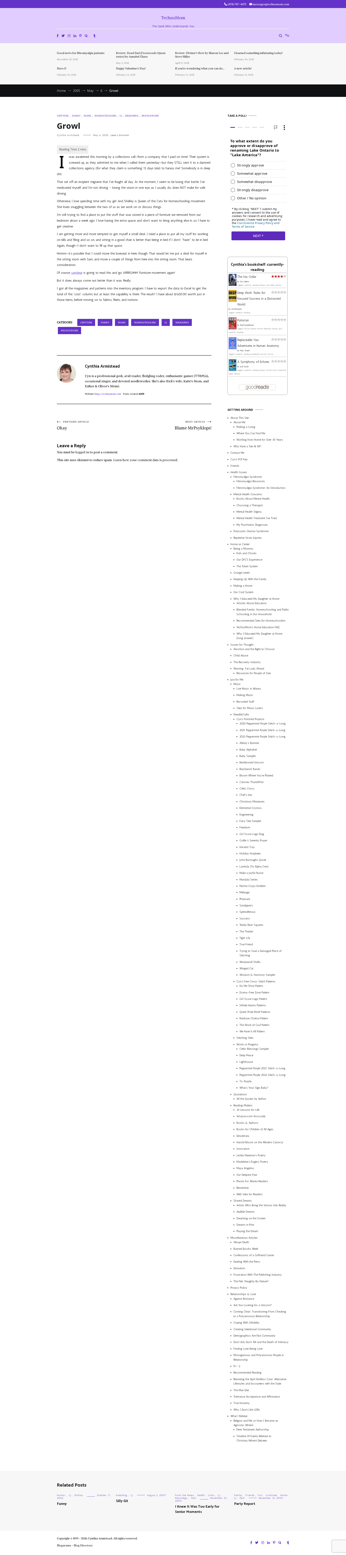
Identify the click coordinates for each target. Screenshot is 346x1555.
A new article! (242, 68)
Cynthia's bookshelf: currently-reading (257, 267)
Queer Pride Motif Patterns (254, 1012)
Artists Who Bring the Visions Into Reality (261, 1205)
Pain (193, 1498)
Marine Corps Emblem (252, 886)
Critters (63, 115)
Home (87, 115)
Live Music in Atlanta (248, 688)
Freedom (244, 827)
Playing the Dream (247, 1231)
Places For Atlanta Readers (252, 1181)
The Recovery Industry (247, 662)
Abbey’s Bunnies (249, 743)
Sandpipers (246, 905)
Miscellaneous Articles (244, 1238)
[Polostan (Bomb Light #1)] (232, 328)
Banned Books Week (245, 1249)
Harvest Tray (247, 847)
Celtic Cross (246, 788)
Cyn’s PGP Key (239, 459)
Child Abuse (240, 655)
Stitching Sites (244, 1038)
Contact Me (237, 452)
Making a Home (242, 585)
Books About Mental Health (253, 498)
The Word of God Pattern (254, 1025)
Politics (78, 1495)
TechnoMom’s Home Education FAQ (258, 627)
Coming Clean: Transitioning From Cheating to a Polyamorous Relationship (259, 1314)
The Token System (247, 566)
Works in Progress (247, 1044)
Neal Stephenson (247, 325)
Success (244, 918)
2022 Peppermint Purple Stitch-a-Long (262, 736)
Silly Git (122, 1501)
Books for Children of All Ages (254, 1129)
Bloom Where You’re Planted (256, 775)
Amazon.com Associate (250, 1116)
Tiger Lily (244, 938)
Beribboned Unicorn (251, 762)
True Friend (246, 944)
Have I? (61, 68)
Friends (234, 466)
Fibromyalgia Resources (250, 481)
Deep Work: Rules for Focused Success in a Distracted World (259, 298)
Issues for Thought (241, 644)
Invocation (242, 1148)
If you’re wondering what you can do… (199, 68)
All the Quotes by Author (251, 1099)
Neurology (181, 1498)
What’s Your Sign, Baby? (253, 1087)
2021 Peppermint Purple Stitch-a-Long (262, 730)
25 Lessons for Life (247, 1110)
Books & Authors (247, 1123)
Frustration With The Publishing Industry (257, 1274)
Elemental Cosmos (250, 808)
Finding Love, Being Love (248, 1348)
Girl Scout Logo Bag (251, 834)
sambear (76, 273)
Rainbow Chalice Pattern (253, 1018)
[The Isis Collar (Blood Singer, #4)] (232, 285)
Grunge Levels (241, 572)
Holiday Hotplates (250, 853)
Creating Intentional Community (252, 1329)
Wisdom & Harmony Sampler (257, 975)
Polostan (243, 320)
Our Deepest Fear (246, 1175)
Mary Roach (245, 350)
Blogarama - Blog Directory (75, 1545)
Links (211, 1495)
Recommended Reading (247, 1372)
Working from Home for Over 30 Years (259, 439)
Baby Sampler (247, 756)
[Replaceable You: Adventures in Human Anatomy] (232, 348)
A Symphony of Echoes (253, 362)
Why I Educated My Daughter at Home (256, 598)
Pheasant (244, 899)
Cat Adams (244, 281)
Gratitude (271, 1495)
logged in (82, 452)
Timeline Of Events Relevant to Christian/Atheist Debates (253, 1438)
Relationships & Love (243, 1294)
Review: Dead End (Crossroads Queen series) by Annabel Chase (140, 54)
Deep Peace (246, 1055)
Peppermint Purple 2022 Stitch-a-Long (262, 1075)
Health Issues (238, 472)
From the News (184, 1495)
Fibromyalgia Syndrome (247, 477)
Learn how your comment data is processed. (145, 460)
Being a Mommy (243, 548)
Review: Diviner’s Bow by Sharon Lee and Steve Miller (202, 54)
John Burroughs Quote (252, 860)
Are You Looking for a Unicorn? (252, 1305)
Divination (239, 1268)
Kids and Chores (246, 553)
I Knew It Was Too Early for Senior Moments (197, 1509)
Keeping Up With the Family (250, 579)
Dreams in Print (245, 1224)
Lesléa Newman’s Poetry (251, 1155)
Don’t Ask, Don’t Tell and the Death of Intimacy (261, 1342)
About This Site (239, 418)
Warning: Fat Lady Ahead (248, 668)
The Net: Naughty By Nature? (251, 1281)
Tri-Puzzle (245, 1081)
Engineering (246, 814)
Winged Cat (246, 968)
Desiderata (242, 1136)
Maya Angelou (245, 1168)
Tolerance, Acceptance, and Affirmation (256, 1396)
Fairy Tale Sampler (250, 821)
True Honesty (241, 1403)
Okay (73, 425)
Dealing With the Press (246, 1261)
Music (237, 684)
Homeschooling (105, 115)
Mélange (244, 892)
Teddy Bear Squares (251, 925)
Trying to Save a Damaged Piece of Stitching (260, 953)
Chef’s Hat (245, 795)
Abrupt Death (241, 1242)
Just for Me (236, 679)
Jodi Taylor (244, 366)
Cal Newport (236, 309)
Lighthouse (246, 1062)
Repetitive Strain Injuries (247, 538)
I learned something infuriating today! (258, 53)
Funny (62, 1504)
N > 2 (236, 1366)
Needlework (150, 115)
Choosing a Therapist (249, 505)
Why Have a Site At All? (247, 446)
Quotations (240, 1094)
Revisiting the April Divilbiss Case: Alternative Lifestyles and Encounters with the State (259, 1381)
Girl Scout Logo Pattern (253, 999)
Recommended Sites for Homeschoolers (261, 620)
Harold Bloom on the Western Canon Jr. (260, 1142)
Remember (242, 1188)
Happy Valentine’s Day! (131, 68)
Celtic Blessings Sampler (254, 1049)
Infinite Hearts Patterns (252, 1005)
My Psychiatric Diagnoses (252, 524)
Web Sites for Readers (249, 1194)
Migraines (131, 115)
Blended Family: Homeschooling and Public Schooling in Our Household (262, 612)
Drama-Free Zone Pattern (254, 992)
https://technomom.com (108, 393)
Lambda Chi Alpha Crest (254, 866)
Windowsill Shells (250, 962)
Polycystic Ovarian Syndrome (251, 531)
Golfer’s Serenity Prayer (253, 840)
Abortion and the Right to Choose (254, 649)
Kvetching (121, 1495)
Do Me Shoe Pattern (251, 986)
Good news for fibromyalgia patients (81, 53)
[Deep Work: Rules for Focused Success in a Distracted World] (232, 301)
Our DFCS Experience (249, 559)
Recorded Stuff (245, 701)
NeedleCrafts (241, 714)
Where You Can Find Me (250, 433)
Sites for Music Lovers (249, 708)
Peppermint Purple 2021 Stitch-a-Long (262, 1068)
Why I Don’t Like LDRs (246, 1409)
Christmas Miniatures (252, 801)
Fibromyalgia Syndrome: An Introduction (260, 488)
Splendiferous (247, 912)
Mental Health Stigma (249, 511)
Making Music (244, 695)
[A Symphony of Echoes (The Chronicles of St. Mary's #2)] (232, 370)
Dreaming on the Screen (251, 1218)
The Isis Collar (246, 277)
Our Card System (243, 592)
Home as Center (240, 544)
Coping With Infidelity (246, 1322)
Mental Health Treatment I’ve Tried (256, 518)
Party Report (244, 1504)
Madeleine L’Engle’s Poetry (252, 1161)
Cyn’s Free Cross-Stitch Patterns (255, 981)
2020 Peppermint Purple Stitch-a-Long (262, 723)
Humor (61, 1495)
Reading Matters (242, 1105)
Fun (260, 1495)
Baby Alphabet (248, 749)
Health (201, 1495)
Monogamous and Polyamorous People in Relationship (258, 1357)
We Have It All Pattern (252, 1031)
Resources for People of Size (253, 673)
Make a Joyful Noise (251, 873)
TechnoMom (173, 17)
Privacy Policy (238, 1287)
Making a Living (245, 427)
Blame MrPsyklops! (193, 425)
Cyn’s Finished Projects (250, 719)
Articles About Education (251, 603)
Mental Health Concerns (247, 494)
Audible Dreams (245, 1211)
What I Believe (238, 1416)
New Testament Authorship (252, 1429)
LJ (121, 115)
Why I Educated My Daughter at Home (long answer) (259, 636)
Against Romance (243, 1298)
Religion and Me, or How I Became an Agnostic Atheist (255, 1423)
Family (76, 115)
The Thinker (246, 931)
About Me (239, 422)
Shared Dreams (242, 1200)
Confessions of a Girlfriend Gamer (253, 1255)
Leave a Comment (120, 135)
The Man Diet (241, 1390)
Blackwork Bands (249, 769)
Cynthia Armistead (68, 135)
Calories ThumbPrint (251, 782)
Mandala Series (248, 879)
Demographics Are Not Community (254, 1335)
